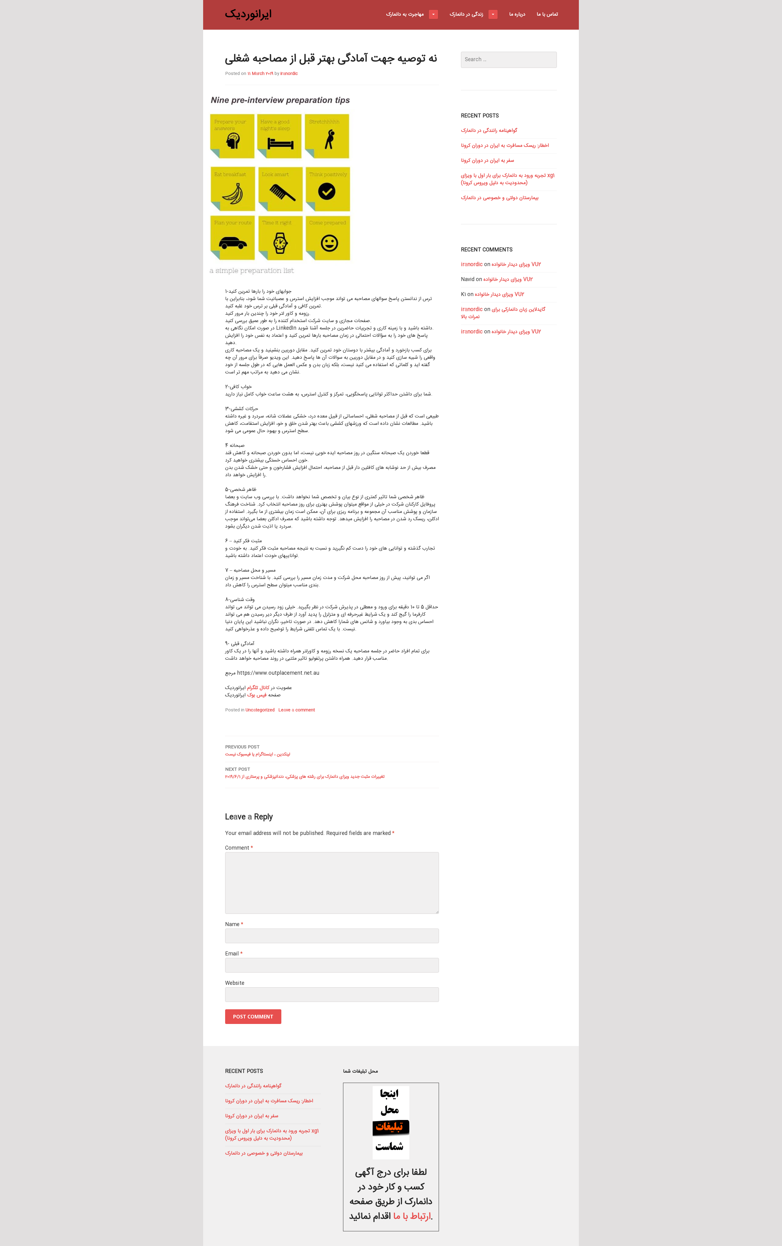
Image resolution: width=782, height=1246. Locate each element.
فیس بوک (257, 695)
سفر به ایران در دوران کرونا (487, 161)
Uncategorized (260, 710)
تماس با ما (547, 14)
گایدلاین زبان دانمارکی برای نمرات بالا (503, 313)
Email (234, 954)
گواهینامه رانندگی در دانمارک (489, 131)
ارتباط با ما (412, 1216)
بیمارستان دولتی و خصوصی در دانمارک (500, 198)
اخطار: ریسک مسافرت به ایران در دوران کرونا (505, 146)
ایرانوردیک (248, 15)
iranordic (289, 73)
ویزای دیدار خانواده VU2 (516, 265)
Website (234, 983)
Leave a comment (296, 710)
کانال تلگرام (258, 688)
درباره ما (517, 14)
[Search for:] (509, 60)
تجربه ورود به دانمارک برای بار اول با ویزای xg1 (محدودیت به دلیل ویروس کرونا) (507, 179)
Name (234, 925)
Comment (239, 848)
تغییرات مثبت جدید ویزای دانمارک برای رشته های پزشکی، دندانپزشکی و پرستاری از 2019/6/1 (305, 773)
